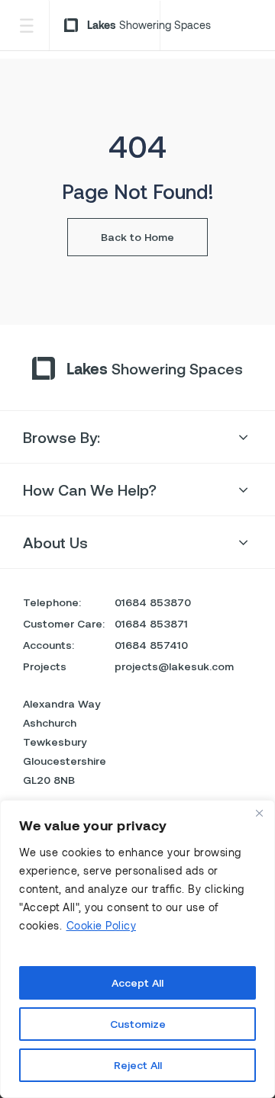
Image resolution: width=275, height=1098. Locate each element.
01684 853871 (151, 623)
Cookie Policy (101, 925)
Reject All (138, 1064)
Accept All (137, 982)
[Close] (259, 813)
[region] (137, 949)
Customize (138, 1023)
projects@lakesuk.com (174, 666)
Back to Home (137, 236)
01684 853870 (153, 602)
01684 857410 (151, 644)
